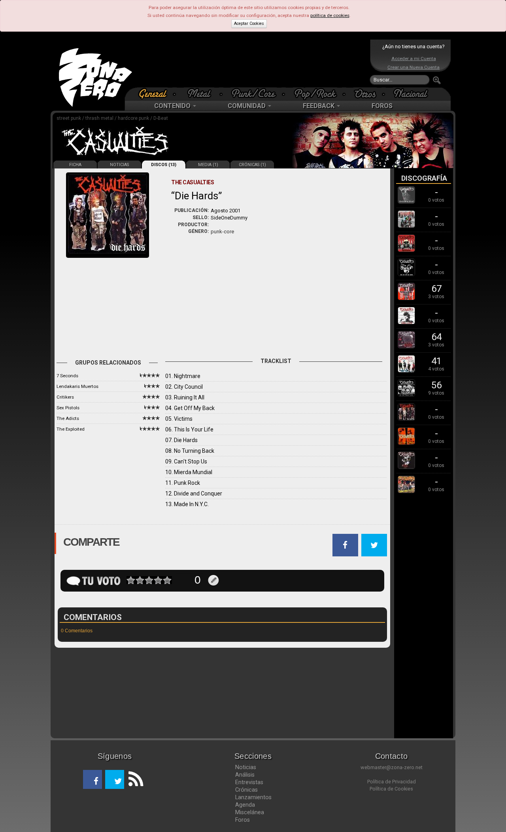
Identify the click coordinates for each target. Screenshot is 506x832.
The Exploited (71, 429)
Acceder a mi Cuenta (413, 58)
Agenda (245, 805)
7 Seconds (67, 375)
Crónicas (246, 790)
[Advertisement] (251, 63)
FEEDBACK (319, 106)
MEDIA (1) (208, 164)
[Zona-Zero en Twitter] (114, 779)
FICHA (75, 164)
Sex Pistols (68, 407)
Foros (242, 820)
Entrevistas (249, 782)
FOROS (382, 106)
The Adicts (68, 418)
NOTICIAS (119, 164)
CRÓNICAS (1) (252, 164)
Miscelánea (249, 812)
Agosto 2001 (225, 211)
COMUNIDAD (247, 106)
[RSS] (133, 779)
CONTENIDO (173, 106)
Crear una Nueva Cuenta (413, 67)
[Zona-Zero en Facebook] (92, 779)
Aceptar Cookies (249, 23)
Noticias (245, 767)
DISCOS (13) (163, 164)
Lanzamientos (253, 797)
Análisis (245, 774)
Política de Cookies (391, 789)
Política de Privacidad (391, 782)
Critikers (65, 397)
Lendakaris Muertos (77, 386)
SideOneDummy (229, 218)
